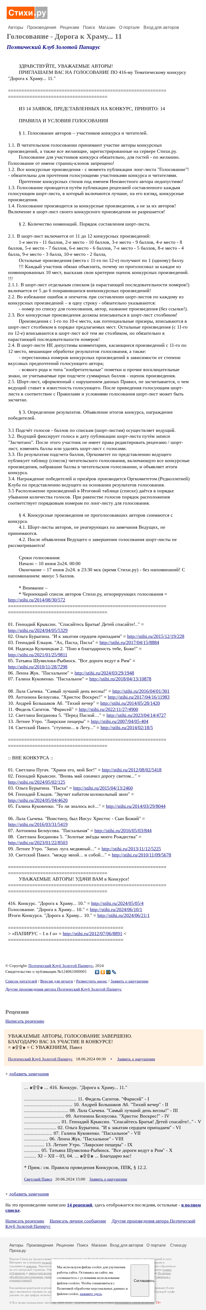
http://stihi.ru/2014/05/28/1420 (130, 703)
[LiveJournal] (114, 972)
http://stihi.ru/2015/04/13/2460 (103, 788)
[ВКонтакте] (97, 972)
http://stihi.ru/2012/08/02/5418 (131, 769)
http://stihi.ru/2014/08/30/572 (36, 600)
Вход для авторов (161, 27)
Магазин (107, 27)
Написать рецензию (24, 1021)
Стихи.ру (178, 1245)
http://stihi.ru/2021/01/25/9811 (37, 654)
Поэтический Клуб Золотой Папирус (53, 47)
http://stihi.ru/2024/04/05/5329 (38, 630)
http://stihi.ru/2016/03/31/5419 (38, 824)
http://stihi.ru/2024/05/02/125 (36, 782)
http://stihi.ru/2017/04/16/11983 (139, 697)
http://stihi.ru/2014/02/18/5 (127, 727)
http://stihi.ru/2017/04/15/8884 (129, 642)
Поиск (89, 27)
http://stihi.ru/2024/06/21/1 (123, 915)
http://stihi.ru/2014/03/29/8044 (135, 806)
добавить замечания (29, 1073)
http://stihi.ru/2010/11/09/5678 (141, 855)
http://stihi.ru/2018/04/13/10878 (120, 678)
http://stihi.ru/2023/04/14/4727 (136, 715)
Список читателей (21, 981)
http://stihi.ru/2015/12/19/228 (155, 636)
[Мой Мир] (108, 972)
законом (31, 1266)
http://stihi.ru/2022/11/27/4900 (108, 709)
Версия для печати (56, 981)
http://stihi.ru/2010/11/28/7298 (37, 666)
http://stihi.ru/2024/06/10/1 (116, 909)
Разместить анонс (91, 981)
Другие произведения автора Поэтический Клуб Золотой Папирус (63, 989)
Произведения (41, 27)
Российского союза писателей (134, 1302)
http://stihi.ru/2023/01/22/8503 (38, 842)
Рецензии (69, 27)
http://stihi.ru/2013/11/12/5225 (131, 848)
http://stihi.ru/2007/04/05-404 (119, 721)
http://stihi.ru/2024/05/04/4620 (38, 800)
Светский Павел (38, 1179)
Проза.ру (17, 1250)
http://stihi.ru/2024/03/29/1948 (104, 673)
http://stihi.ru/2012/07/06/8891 (92, 933)
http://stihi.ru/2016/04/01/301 (141, 691)
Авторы (15, 27)
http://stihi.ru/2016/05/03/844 (123, 830)
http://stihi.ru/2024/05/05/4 (117, 903)
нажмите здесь (91, 1294)
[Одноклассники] (103, 972)
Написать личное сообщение (78, 1221)
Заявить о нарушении (129, 981)
